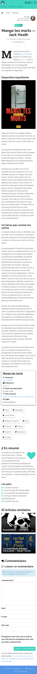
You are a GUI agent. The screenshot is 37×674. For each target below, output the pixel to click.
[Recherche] (35, 2)
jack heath (9, 415)
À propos (19, 7)
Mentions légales (21, 671)
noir (26, 421)
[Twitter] (29, 2)
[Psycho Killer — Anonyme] (18, 522)
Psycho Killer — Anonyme (15, 530)
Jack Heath (25, 54)
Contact (11, 7)
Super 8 (23, 59)
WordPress (17, 668)
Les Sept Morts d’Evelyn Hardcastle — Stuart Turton (17, 549)
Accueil (4, 7)
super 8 (8, 432)
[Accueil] (2, 13)
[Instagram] (32, 2)
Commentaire (7, 580)
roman (20, 426)
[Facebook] (26, 2)
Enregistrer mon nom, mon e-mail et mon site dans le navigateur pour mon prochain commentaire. (17, 639)
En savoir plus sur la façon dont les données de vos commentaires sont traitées (17, 659)
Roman (15, 13)
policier (8, 426)
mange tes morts (12, 421)
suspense (21, 432)
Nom (3, 608)
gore (7, 410)
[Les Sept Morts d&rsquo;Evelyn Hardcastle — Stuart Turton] (18, 543)
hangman (19, 410)
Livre (8, 13)
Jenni (28, 16)
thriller (8, 437)
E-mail (4, 617)
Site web (5, 625)
